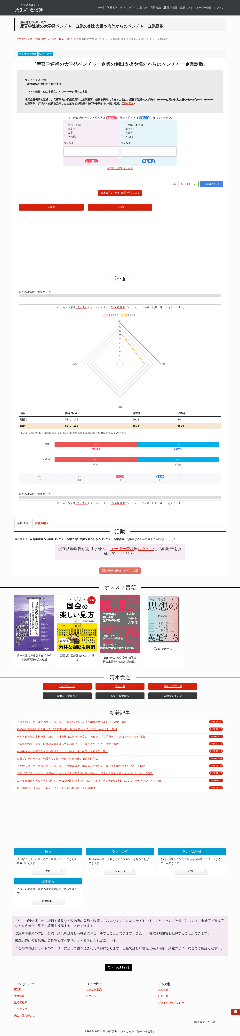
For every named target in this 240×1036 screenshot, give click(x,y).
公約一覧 (120, 686)
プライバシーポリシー (171, 1002)
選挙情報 (172, 7)
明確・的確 (74, 124)
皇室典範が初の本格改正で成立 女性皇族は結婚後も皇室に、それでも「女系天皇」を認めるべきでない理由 (81, 736)
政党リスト (186, 7)
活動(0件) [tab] (23, 523)
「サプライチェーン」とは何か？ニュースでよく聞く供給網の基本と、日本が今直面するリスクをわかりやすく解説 (85, 773)
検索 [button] (112, 7)
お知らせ (142, 7)
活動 (121, 207)
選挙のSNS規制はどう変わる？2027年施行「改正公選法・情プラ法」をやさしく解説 (67, 729)
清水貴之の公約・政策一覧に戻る (120, 192)
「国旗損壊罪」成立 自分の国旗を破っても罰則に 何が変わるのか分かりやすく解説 (68, 744)
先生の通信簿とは (24, 1015)
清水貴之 (128, 103)
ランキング (119, 871)
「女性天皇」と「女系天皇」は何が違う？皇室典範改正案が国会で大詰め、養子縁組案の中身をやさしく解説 (81, 766)
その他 (72, 136)
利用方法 (155, 7)
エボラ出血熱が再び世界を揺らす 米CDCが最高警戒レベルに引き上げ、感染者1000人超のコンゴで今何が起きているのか (89, 780)
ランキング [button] (126, 7)
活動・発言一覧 (173, 686)
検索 (47, 871)
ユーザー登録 (203, 7)
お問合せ (163, 996)
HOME (100, 7)
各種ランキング (173, 695)
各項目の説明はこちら (120, 168)
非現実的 (130, 128)
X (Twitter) (118, 967)
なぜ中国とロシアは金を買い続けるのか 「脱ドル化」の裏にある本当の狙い (62, 751)
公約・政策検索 (120, 695)
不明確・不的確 (134, 124)
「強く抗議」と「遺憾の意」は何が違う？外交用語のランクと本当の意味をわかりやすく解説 (72, 722)
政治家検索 (20, 1002)
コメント (69, 143)
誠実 (70, 132)
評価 (52, 207)
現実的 (72, 128)
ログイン (219, 7)
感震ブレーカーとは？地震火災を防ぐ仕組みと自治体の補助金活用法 (57, 758)
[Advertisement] (120, 244)
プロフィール (67, 686)
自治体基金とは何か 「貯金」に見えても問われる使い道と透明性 (56, 788)
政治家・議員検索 (67, 695)
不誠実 (129, 132)
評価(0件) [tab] (41, 523)
